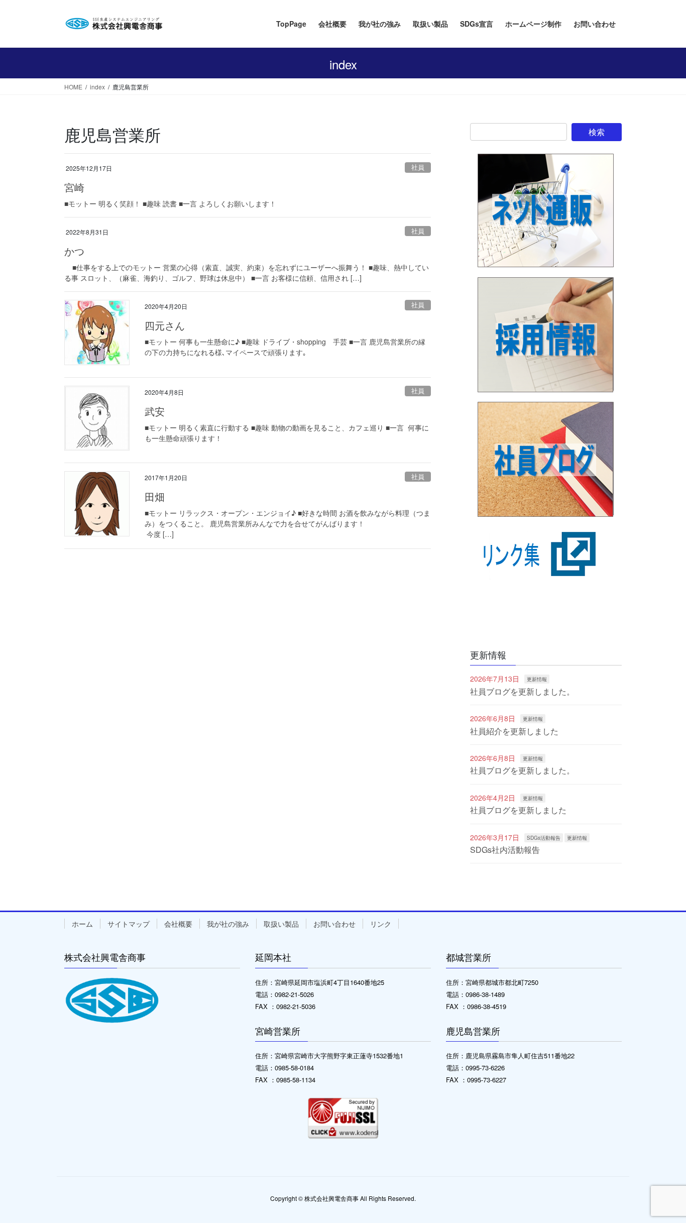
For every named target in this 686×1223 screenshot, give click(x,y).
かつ (74, 251)
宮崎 (74, 187)
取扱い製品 (281, 924)
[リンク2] (546, 494)
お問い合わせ (334, 924)
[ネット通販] (546, 211)
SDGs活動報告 (543, 837)
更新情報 (537, 679)
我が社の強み (228, 924)
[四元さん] (97, 332)
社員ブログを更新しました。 (522, 691)
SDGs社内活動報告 (505, 849)
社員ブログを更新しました (518, 810)
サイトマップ (128, 924)
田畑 (155, 496)
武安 (155, 411)
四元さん (165, 325)
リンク (380, 924)
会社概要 (178, 924)
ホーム (82, 924)
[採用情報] (546, 334)
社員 (417, 167)
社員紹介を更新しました (514, 731)
